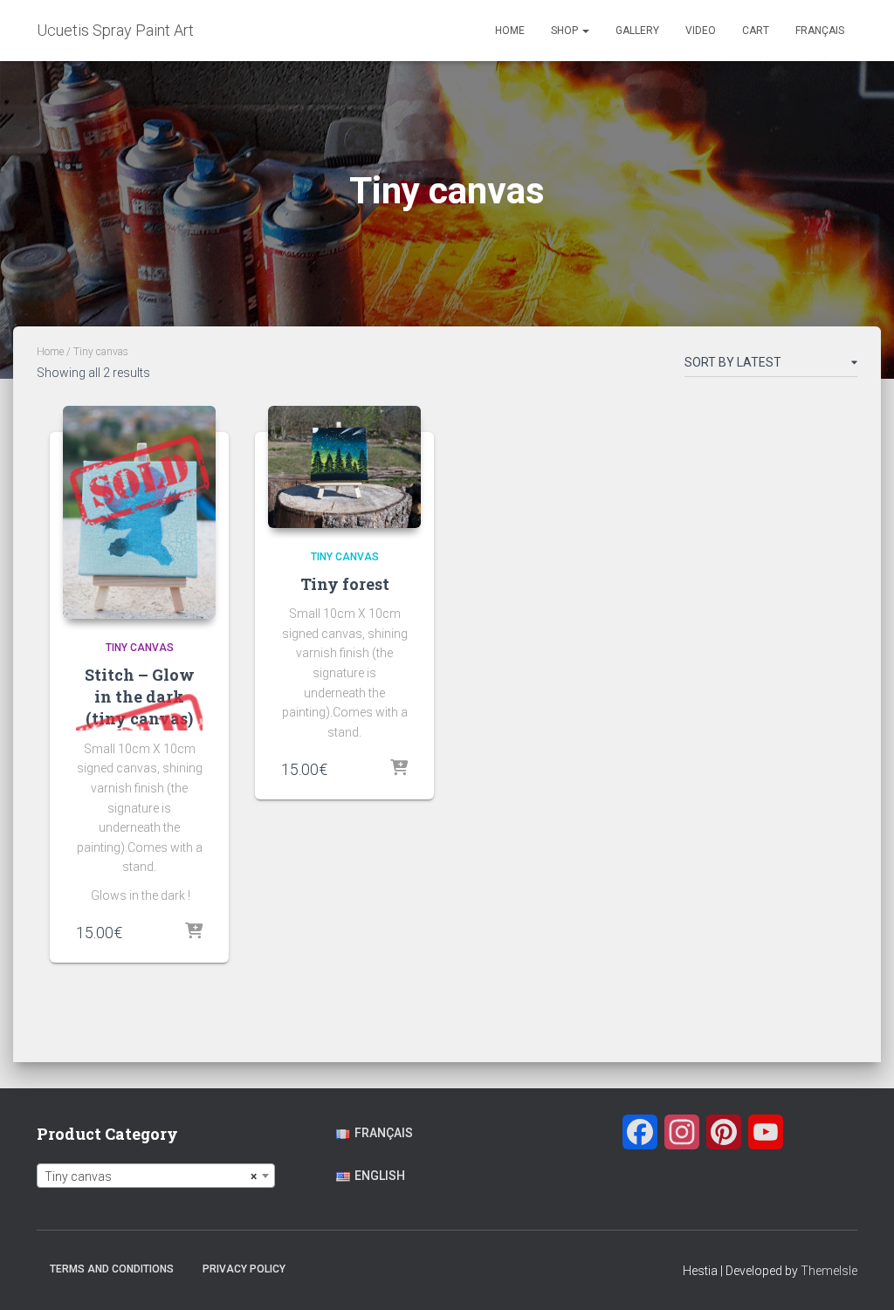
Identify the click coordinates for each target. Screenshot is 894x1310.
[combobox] (156, 1175)
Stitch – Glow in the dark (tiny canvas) (140, 696)
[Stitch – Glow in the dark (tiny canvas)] (139, 512)
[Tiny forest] (344, 467)
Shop (566, 30)
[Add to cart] (399, 769)
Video (700, 30)
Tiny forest (344, 583)
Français (819, 30)
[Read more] (194, 932)
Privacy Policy (244, 1269)
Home (510, 30)
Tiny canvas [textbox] (151, 1176)
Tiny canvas (140, 647)
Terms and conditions (112, 1269)
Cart (755, 30)
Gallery (637, 30)
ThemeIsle (829, 1271)
